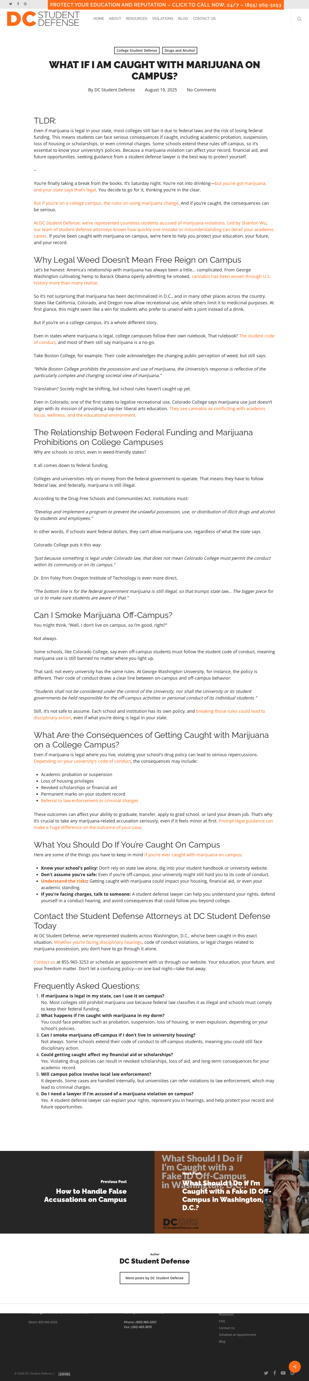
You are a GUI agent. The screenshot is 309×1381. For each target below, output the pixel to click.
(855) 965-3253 (145, 1322)
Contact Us (227, 1328)
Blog (222, 1341)
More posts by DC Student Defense (154, 1278)
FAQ (222, 1321)
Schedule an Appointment (237, 1334)
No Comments (201, 90)
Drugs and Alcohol (180, 50)
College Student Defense (137, 50)
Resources (226, 1314)
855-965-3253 (47, 1322)
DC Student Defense (114, 90)
